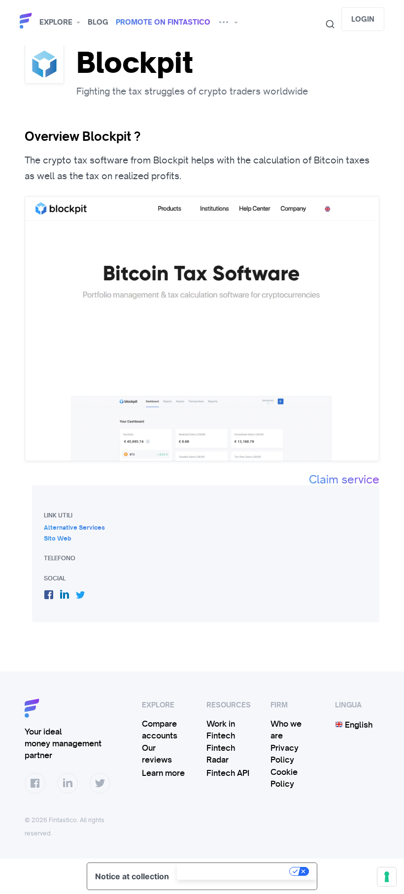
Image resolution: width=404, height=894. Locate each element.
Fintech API (227, 773)
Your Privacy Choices (234, 871)
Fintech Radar (220, 754)
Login (362, 19)
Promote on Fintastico (163, 22)
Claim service (344, 479)
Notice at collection (132, 876)
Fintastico (27, 20)
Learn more (163, 773)
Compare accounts (159, 729)
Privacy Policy (284, 754)
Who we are (286, 729)
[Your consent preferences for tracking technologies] (386, 876)
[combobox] (326, 24)
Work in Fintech (220, 729)
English (357, 725)
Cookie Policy (284, 778)
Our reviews (157, 754)
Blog (98, 22)
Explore (55, 22)
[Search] (326, 24)
